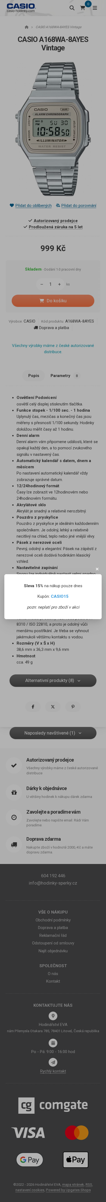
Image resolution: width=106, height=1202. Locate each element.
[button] (97, 569)
